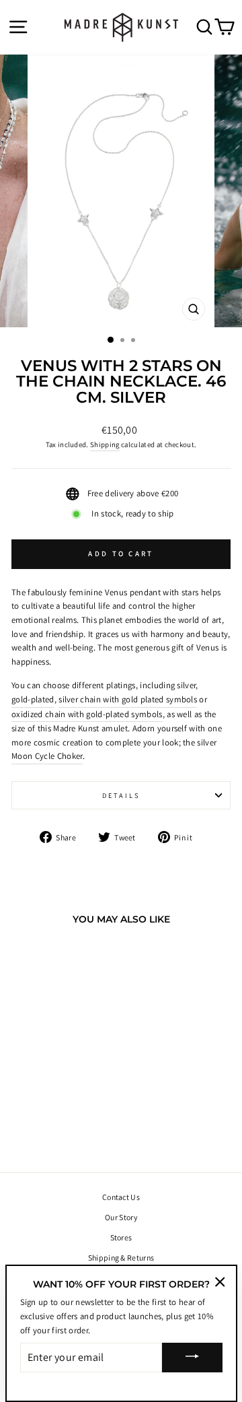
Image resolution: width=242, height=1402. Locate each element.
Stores (121, 1237)
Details (121, 795)
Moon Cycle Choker (47, 756)
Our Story (121, 1217)
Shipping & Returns (121, 1258)
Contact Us (121, 1197)
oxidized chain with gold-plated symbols (87, 714)
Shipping (105, 444)
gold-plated (32, 699)
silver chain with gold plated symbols (127, 699)
